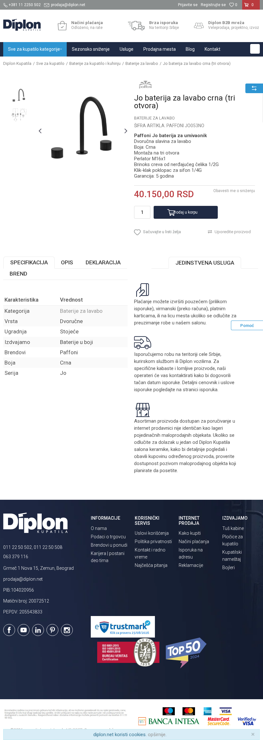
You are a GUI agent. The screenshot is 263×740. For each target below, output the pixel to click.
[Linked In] (38, 630)
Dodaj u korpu (186, 212)
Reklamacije (191, 565)
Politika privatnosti (153, 541)
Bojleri (228, 567)
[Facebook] (9, 630)
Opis (67, 262)
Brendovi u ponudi (109, 545)
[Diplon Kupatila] (22, 25)
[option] (19, 95)
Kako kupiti (190, 533)
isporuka (208, 389)
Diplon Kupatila (17, 63)
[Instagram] (67, 630)
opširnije (156, 734)
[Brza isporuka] (136, 26)
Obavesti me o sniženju (234, 191)
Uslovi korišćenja (152, 533)
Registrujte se (213, 5)
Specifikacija (29, 262)
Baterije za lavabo (141, 63)
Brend (18, 273)
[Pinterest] (52, 630)
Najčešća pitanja (151, 565)
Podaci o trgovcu (108, 536)
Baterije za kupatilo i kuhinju (95, 63)
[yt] (24, 630)
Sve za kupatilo (50, 63)
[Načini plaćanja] (62, 26)
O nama (99, 528)
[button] (255, 49)
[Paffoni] (145, 84)
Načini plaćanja (194, 541)
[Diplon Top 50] (187, 653)
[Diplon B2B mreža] (199, 26)
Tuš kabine (233, 528)
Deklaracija (103, 262)
